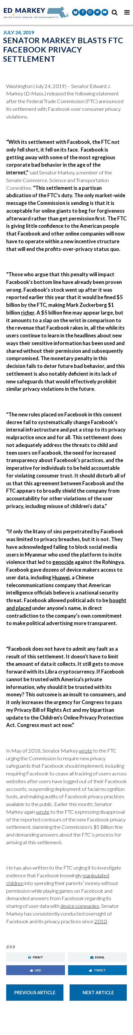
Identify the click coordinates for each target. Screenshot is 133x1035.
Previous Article (34, 992)
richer (27, 313)
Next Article (98, 992)
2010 (100, 921)
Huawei (61, 577)
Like (38, 970)
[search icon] (114, 12)
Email (100, 957)
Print (38, 957)
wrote (85, 751)
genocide (63, 562)
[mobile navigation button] (127, 12)
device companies (79, 906)
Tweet (100, 970)
